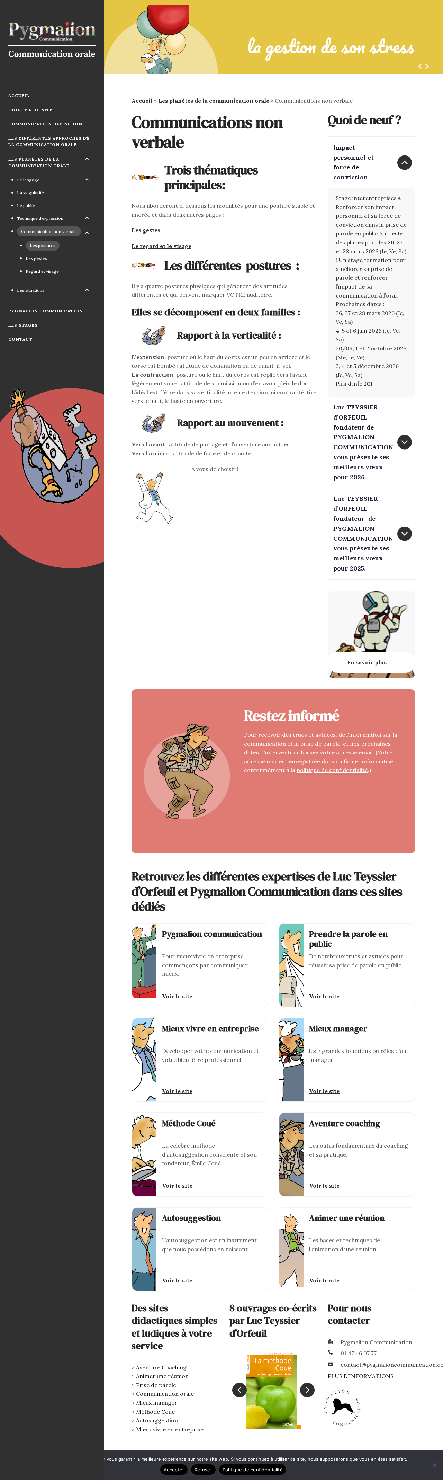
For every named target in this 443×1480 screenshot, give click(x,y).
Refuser (203, 1469)
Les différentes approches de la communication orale (48, 141)
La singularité (30, 192)
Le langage (28, 179)
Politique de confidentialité (253, 1469)
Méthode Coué (155, 1411)
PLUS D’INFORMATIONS (361, 1376)
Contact (20, 339)
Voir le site (177, 996)
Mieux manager (156, 1402)
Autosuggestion (157, 1420)
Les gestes (36, 258)
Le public (26, 205)
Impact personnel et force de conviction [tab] (353, 162)
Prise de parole (156, 1385)
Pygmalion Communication (45, 310)
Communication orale (165, 1393)
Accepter (174, 1469)
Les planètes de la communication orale (38, 162)
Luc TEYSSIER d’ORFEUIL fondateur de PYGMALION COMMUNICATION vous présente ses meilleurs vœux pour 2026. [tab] (363, 442)
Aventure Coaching (161, 1367)
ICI (368, 383)
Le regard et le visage (161, 246)
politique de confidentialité (332, 769)
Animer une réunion (162, 1376)
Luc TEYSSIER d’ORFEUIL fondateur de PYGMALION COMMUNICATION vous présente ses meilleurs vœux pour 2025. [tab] (363, 533)
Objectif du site (30, 109)
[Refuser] (434, 1465)
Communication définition (45, 123)
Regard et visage (42, 271)
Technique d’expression (40, 218)
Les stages (23, 325)
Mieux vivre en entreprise (170, 1429)
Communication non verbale (49, 231)
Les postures (42, 245)
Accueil (18, 95)
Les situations (30, 290)
